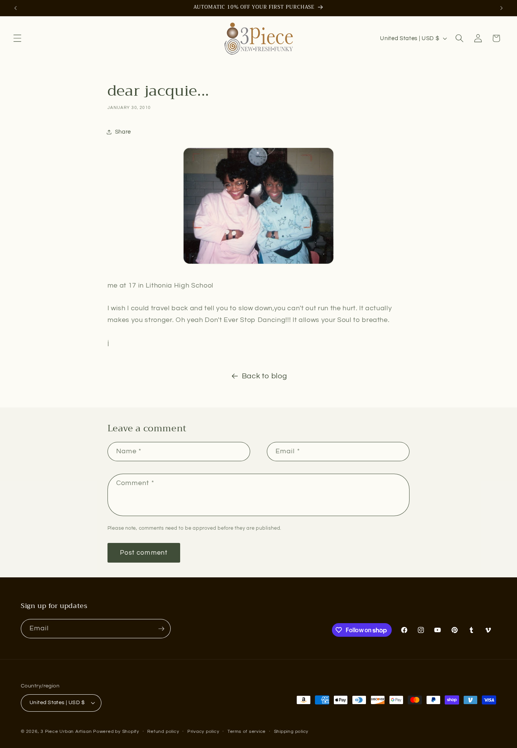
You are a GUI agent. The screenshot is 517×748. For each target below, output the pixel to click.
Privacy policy (203, 731)
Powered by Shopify (116, 731)
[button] (17, 38)
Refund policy (163, 731)
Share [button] (123, 132)
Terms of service (246, 731)
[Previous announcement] (15, 8)
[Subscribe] (161, 629)
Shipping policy (291, 731)
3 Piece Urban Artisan (66, 731)
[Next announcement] (501, 8)
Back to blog (264, 376)
